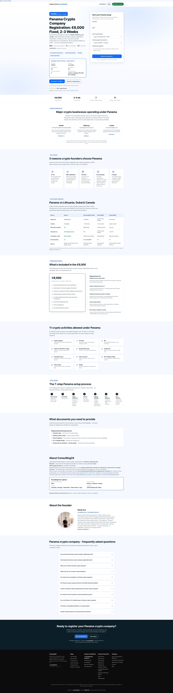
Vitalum (96, 493)
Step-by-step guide (88, 664)
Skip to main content (5, 1)
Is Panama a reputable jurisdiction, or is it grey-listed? (75, 606)
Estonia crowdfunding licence (111, 474)
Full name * (94, 21)
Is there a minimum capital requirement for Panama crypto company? (79, 588)
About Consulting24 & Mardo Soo (117, 657)
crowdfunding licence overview (83, 474)
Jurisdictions (102, 4)
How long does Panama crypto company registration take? (76, 560)
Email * (93, 27)
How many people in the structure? (99, 40)
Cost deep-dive (88, 666)
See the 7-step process (73, 81)
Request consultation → (107, 56)
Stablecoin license (102, 667)
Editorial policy (101, 678)
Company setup (74, 665)
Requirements (73, 658)
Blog (109, 4)
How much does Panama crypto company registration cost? (76, 554)
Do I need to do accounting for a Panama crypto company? (76, 577)
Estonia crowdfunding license (103, 673)
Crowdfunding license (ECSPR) (103, 670)
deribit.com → (61, 135)
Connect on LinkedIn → (83, 529)
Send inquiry (93, 636)
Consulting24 (90, 640)
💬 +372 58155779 (81, 636)
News (99, 676)
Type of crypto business (97, 34)
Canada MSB (87, 662)
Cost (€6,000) (73, 656)
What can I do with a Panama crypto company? (73, 565)
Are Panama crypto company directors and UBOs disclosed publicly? (79, 583)
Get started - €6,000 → (57, 81)
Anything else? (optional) (97, 46)
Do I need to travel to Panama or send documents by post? (76, 594)
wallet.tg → (86, 135)
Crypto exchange (74, 663)
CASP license (101, 658)
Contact (114, 664)
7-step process (73, 660)
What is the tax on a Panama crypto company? (73, 571)
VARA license (101, 665)
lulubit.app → (112, 134)
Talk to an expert (119, 4)
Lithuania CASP (117, 312)
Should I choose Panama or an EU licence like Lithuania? (75, 611)
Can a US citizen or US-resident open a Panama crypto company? (78, 600)
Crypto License (58, 4)
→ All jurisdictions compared (88, 657)
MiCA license (101, 656)
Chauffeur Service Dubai (117, 660)
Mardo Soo (87, 690)
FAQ (113, 666)
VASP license (101, 660)
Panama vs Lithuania (75, 667)
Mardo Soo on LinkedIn (117, 662)
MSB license (101, 663)
